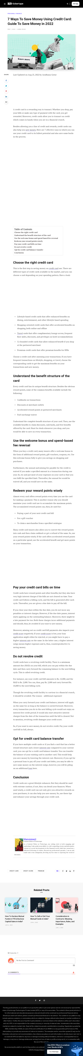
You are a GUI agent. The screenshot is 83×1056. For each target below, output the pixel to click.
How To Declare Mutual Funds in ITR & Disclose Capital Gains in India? (14, 919)
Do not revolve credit (23, 247)
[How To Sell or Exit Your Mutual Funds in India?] (41, 905)
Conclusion (19, 252)
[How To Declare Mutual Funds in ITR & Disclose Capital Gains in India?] (16, 905)
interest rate (25, 640)
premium (41, 871)
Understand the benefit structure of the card (32, 235)
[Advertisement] (44, 94)
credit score (18, 633)
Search (68, 4)
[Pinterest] (6, 91)
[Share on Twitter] (6, 86)
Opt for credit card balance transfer (29, 250)
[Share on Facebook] (6, 80)
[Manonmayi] (19, 851)
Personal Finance (15, 13)
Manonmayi (29, 839)
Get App (75, 4)
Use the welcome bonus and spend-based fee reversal (36, 238)
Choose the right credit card (26, 232)
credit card (53, 268)
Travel (20, 333)
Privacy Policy (39, 1050)
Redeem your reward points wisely (28, 241)
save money (31, 130)
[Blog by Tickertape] (15, 3)
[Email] (6, 102)
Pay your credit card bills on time (27, 244)
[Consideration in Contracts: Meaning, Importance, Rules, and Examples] (67, 905)
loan (30, 768)
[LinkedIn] (6, 96)
